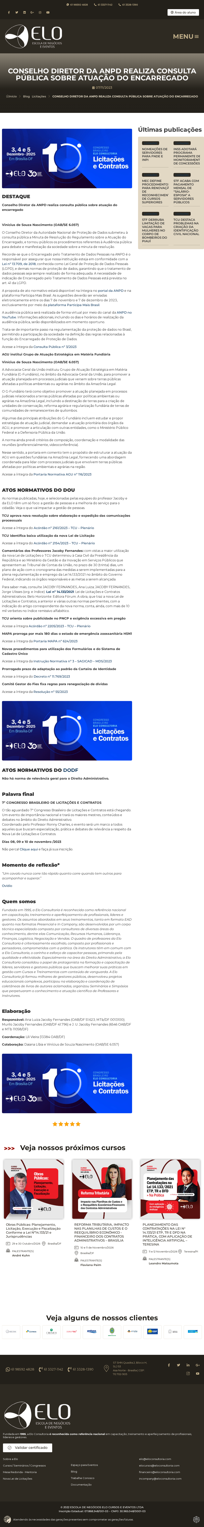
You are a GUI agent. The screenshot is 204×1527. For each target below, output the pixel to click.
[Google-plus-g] (32, 12)
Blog (26, 96)
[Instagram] (40, 12)
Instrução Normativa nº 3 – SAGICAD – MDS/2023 (72, 661)
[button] (196, 36)
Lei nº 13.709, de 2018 (19, 264)
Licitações (39, 96)
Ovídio (7, 886)
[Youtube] (48, 12)
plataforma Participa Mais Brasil (73, 305)
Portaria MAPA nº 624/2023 (55, 641)
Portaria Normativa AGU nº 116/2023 (62, 474)
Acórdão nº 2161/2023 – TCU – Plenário (64, 528)
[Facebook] (169, 1365)
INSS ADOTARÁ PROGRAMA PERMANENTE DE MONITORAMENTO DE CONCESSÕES (188, 156)
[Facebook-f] (9, 12)
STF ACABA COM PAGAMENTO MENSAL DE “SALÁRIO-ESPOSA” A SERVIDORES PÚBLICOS (186, 191)
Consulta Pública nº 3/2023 (54, 347)
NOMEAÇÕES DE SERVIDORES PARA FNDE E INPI (155, 154)
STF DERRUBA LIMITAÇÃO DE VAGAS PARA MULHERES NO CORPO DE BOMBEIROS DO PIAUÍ (154, 230)
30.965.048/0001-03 (132, 1511)
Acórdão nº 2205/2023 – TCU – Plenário (59, 626)
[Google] (197, 1365)
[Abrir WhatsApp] (10, 1517)
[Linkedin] (24, 12)
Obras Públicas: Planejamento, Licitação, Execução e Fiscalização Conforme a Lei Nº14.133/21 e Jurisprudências (33, 1230)
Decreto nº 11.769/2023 (52, 676)
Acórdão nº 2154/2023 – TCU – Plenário (64, 543)
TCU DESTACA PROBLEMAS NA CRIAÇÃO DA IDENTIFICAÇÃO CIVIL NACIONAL (186, 227)
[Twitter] (17, 12)
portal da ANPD (111, 291)
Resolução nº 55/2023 (50, 692)
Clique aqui (29, 849)
